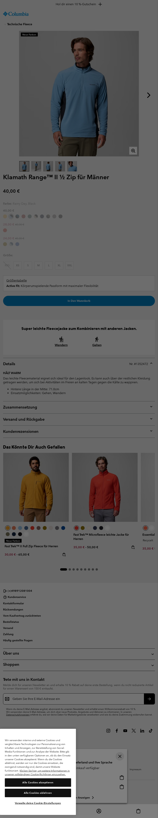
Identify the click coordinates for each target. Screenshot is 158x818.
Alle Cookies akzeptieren (37, 782)
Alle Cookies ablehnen (38, 792)
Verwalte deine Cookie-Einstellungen (38, 803)
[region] (38, 772)
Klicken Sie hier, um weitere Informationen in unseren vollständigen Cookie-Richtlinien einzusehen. (37, 772)
